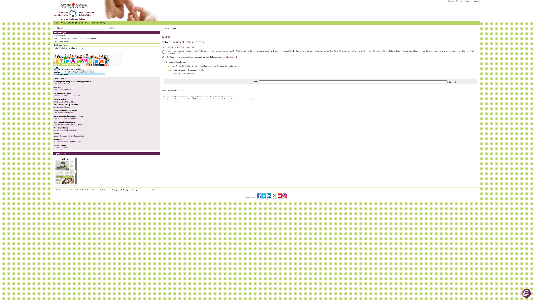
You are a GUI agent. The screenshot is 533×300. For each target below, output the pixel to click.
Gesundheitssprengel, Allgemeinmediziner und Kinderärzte (76, 39)
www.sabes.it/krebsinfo (62, 90)
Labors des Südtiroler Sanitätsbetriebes (69, 136)
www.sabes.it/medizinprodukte (65, 130)
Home (166, 29)
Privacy (155, 190)
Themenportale (60, 79)
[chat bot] (526, 293)
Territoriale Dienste (61, 45)
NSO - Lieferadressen (62, 147)
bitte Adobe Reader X (216, 99)
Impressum (468, 1)
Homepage (192, 70)
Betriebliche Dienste (61, 42)
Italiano (451, 1)
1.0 (123, 190)
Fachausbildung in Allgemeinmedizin (68, 142)
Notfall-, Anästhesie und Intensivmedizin (69, 48)
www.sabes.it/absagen (62, 107)
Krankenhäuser (60, 35)
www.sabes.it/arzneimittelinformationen (69, 124)
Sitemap (459, 1)
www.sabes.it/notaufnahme (64, 113)
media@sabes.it (230, 57)
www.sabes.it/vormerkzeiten (64, 101)
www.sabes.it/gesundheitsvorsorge (67, 96)
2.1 (132, 190)
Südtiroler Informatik (108, 190)
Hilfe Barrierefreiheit (145, 190)
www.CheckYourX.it (61, 84)
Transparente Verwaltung (95, 23)
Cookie (476, 1)
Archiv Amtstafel (67, 23)
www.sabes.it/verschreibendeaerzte (67, 119)
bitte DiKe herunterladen (216, 97)
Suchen (112, 28)
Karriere (79, 23)
